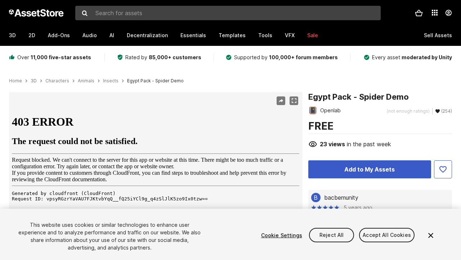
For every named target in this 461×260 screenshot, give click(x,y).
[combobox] (228, 13)
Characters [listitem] (57, 80)
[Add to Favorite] (443, 169)
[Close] (430, 235)
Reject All (331, 235)
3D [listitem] (34, 80)
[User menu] (448, 13)
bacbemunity (341, 197)
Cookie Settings (281, 235)
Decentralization (147, 35)
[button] (419, 13)
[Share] (281, 100)
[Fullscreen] (294, 100)
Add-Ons (59, 35)
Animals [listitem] (86, 80)
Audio (89, 35)
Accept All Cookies (387, 235)
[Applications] (434, 12)
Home (15, 80)
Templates (232, 35)
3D (12, 35)
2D (31, 35)
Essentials (193, 35)
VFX (290, 35)
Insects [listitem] (110, 80)
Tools (265, 35)
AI (111, 35)
